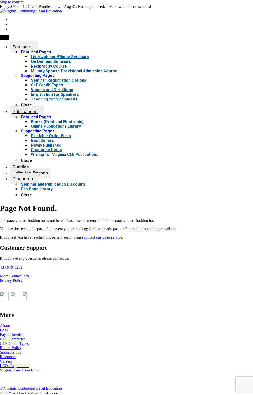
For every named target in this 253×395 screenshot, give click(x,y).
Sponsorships (10, 352)
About (5, 325)
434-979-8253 (11, 267)
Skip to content (11, 2)
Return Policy (10, 348)
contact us (60, 258)
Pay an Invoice (11, 334)
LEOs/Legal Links (14, 366)
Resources (8, 357)
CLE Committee (13, 339)
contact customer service (103, 237)
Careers (6, 361)
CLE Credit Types (14, 343)
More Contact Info (14, 276)
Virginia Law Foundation (20, 370)
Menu (4, 37)
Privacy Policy (11, 280)
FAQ (4, 330)
